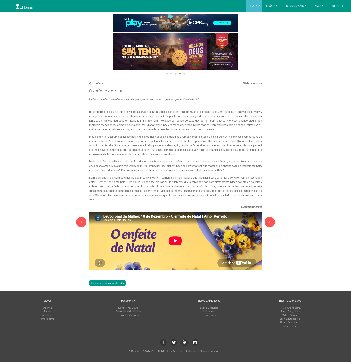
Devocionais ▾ (296, 5)
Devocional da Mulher (128, 311)
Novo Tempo (290, 326)
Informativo (47, 318)
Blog (337, 5)
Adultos (47, 307)
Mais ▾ (319, 5)
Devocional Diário (128, 307)
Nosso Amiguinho (290, 311)
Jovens (48, 311)
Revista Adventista (290, 307)
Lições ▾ (272, 5)
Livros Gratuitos (209, 307)
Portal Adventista (290, 322)
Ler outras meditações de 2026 (107, 283)
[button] (6, 5)
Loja (255, 5)
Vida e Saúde (290, 315)
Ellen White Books (290, 318)
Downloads (209, 315)
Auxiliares (47, 315)
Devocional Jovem (128, 315)
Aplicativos (209, 311)
